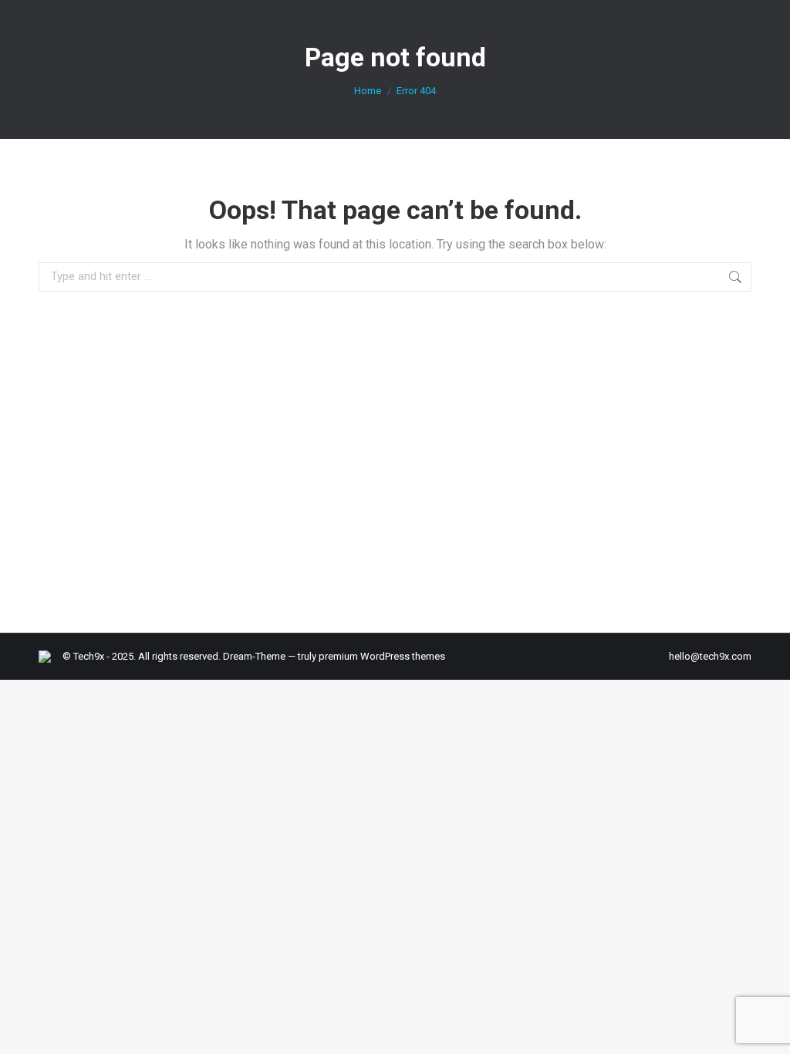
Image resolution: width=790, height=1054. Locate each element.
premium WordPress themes (382, 656)
